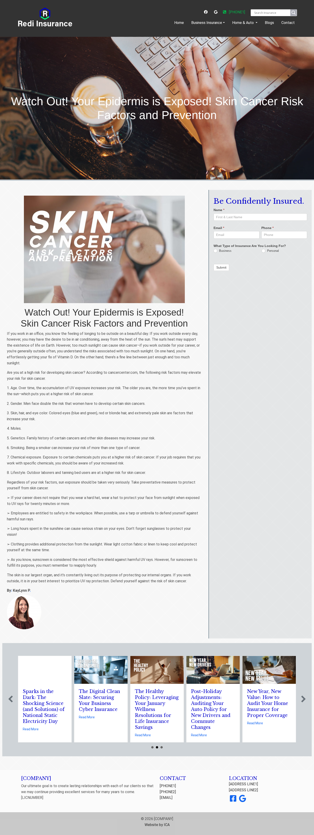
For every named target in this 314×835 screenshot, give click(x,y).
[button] (10, 699)
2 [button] (157, 747)
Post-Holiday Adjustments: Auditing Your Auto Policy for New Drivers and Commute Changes (211, 709)
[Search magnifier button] (293, 12)
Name (219, 210)
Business (224, 250)
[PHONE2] (168, 792)
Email (219, 228)
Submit (221, 267)
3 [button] (161, 747)
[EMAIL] (166, 797)
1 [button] (152, 747)
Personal (272, 250)
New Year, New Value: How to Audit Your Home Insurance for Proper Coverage (267, 703)
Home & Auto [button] (243, 22)
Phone (267, 228)
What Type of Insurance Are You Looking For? (250, 245)
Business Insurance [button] (206, 22)
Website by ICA (157, 825)
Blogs (269, 22)
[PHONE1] (236, 12)
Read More (31, 729)
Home (180, 22)
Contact (288, 22)
